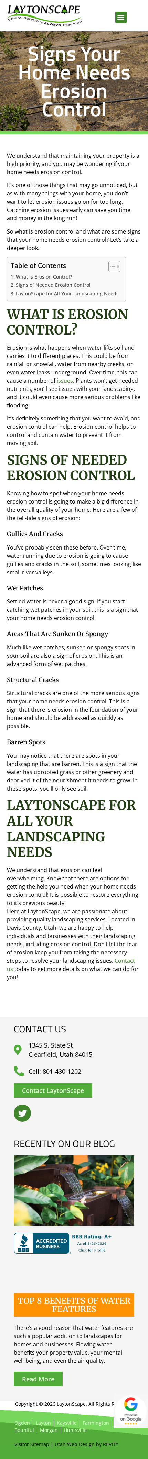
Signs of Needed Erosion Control (53, 285)
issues (65, 380)
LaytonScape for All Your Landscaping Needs (67, 293)
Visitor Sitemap (31, 1444)
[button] (121, 17)
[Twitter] (22, 1113)
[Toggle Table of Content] (111, 266)
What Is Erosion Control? (44, 276)
